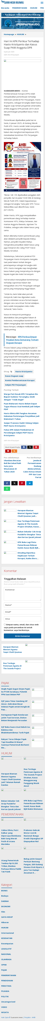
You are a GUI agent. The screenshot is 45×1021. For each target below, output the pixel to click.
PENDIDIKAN (7, 980)
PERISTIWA (6, 986)
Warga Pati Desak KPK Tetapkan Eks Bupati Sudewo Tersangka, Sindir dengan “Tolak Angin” (21, 397)
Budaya (4, 896)
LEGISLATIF (6, 948)
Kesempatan (7, 943)
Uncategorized (8, 1001)
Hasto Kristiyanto (23, 371)
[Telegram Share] (29, 483)
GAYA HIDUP (7, 917)
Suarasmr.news (16, 1017)
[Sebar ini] (7, 483)
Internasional (7, 933)
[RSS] (14, 451)
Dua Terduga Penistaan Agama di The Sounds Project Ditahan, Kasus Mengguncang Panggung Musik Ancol (29, 526)
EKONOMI (5, 906)
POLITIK (5, 996)
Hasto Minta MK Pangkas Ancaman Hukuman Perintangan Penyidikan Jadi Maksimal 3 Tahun (21, 416)
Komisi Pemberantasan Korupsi (19, 380)
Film (3, 911)
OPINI (4, 964)
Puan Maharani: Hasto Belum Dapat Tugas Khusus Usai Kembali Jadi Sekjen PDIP (22, 406)
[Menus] (42, 2)
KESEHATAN (6, 938)
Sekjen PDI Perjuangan (15, 385)
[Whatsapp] (7, 489)
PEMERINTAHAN (8, 975)
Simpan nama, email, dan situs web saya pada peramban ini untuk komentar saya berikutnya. (21, 627)
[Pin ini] (22, 483)
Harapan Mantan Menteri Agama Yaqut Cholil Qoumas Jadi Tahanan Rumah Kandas (12, 652)
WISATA (5, 1012)
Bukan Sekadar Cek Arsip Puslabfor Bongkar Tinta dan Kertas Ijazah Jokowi (29, 534)
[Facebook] (24, 447)
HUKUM (4, 927)
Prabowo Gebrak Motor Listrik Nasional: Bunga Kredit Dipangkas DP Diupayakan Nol (33, 836)
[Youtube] (8, 451)
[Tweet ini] (14, 483)
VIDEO (4, 1007)
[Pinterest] (36, 447)
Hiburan (5, 922)
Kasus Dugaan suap (14, 376)
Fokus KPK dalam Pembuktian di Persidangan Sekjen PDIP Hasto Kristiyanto (19, 433)
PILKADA (5, 991)
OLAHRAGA (6, 959)
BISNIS (4, 890)
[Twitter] (30, 447)
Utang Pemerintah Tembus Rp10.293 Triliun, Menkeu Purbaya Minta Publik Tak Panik (11, 866)
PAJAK (4, 970)
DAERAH (5, 901)
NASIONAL (6, 954)
